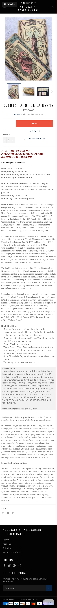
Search (6, 539)
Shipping (18, 114)
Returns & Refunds (12, 552)
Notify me (34, 131)
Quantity (6, 134)
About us (7, 544)
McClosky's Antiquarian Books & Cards (28, 7)
